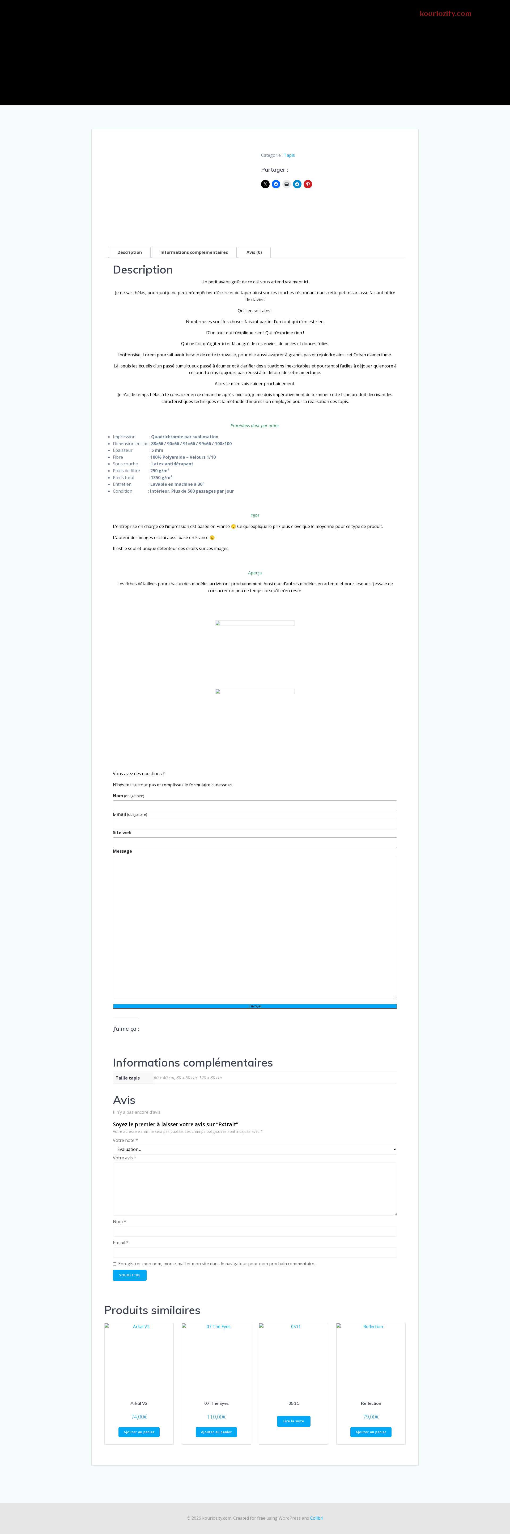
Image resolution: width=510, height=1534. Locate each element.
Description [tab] (129, 252)
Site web (122, 832)
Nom (128, 796)
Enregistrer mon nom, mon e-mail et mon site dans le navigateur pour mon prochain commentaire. (216, 1264)
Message (122, 851)
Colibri (316, 1518)
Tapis (289, 155)
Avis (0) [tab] (254, 252)
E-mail (130, 814)
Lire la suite (293, 1421)
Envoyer (255, 1006)
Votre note (125, 1140)
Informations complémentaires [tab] (194, 252)
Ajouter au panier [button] (139, 1432)
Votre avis (124, 1158)
